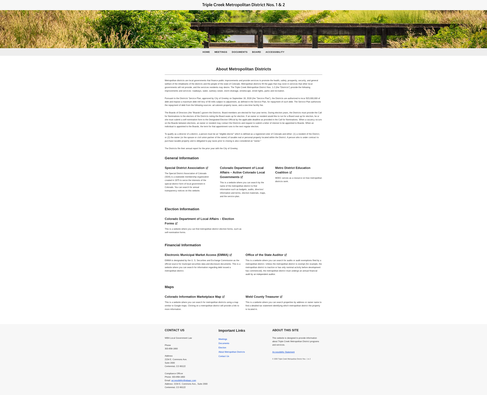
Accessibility (275, 52)
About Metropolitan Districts (232, 352)
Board (256, 52)
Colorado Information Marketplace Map (193, 296)
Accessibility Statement (283, 352)
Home (206, 52)
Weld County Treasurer (262, 296)
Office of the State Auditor (264, 255)
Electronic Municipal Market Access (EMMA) (196, 255)
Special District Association (185, 168)
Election (222, 347)
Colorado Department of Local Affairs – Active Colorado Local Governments (242, 172)
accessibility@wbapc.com (183, 380)
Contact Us (224, 356)
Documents (240, 52)
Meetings (220, 52)
